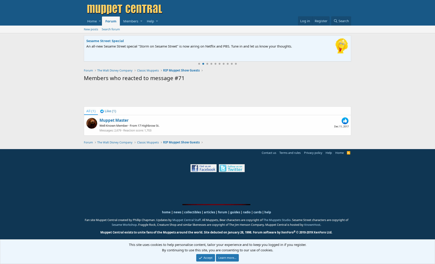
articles (210, 212)
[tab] (108, 111)
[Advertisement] (217, 95)
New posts (91, 29)
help (267, 212)
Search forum (111, 29)
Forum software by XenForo (292, 232)
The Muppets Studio (277, 220)
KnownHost (312, 225)
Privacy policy (313, 153)
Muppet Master (114, 120)
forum (222, 212)
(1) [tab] (91, 111)
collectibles (192, 212)
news (177, 212)
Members (130, 21)
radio (247, 212)
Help (150, 21)
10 (236, 64)
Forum (110, 21)
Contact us (269, 153)
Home (92, 21)
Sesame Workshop (124, 225)
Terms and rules (290, 153)
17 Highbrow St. (148, 126)
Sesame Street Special (105, 40)
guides (235, 212)
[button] (100, 21)
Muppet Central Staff (186, 220)
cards (257, 212)
